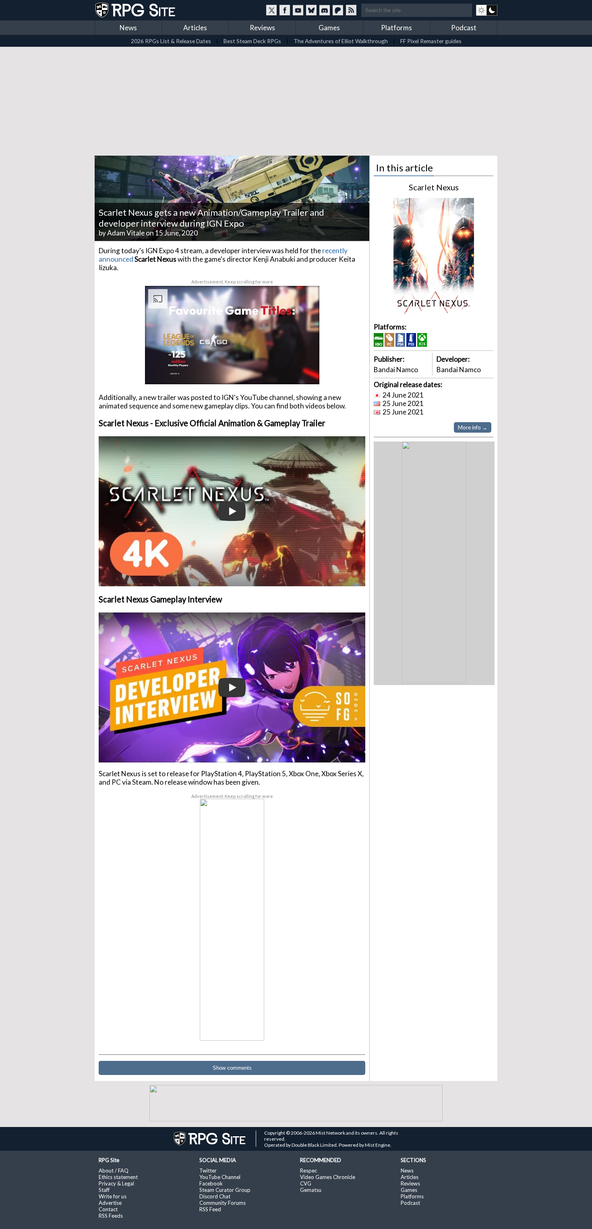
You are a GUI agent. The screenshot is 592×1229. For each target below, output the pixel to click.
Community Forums (222, 1203)
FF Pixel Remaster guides (431, 40)
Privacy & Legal (116, 1183)
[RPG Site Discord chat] (324, 10)
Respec (308, 1170)
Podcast (463, 27)
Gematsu (310, 1190)
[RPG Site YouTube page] (298, 10)
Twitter (208, 1170)
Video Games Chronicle (327, 1177)
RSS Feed (210, 1209)
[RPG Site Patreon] (338, 10)
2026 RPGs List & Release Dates (171, 40)
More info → (472, 427)
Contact (108, 1209)
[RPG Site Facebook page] (284, 10)
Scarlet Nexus (434, 187)
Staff (104, 1190)
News (128, 27)
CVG (305, 1183)
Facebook (211, 1183)
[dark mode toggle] (486, 10)
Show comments (232, 1068)
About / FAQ (113, 1170)
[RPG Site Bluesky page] (311, 10)
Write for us (112, 1196)
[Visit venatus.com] (304, 371)
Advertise (110, 1203)
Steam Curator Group (224, 1190)
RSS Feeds (111, 1215)
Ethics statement (118, 1177)
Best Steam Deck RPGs (252, 40)
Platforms (396, 27)
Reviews (262, 27)
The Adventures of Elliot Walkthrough (341, 40)
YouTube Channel (219, 1177)
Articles (195, 27)
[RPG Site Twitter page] (271, 10)
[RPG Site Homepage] (136, 10)
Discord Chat (214, 1196)
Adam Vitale (126, 233)
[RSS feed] (351, 10)
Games (329, 27)
